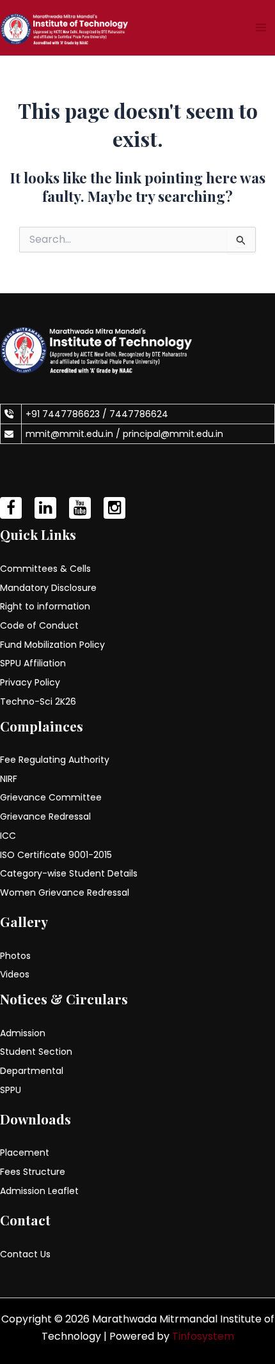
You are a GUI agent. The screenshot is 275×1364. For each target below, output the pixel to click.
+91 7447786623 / (67, 414)
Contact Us (25, 1254)
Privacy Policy (30, 682)
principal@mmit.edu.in (173, 433)
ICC (8, 835)
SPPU (10, 1090)
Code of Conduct (39, 625)
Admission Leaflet (39, 1190)
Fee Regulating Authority (54, 759)
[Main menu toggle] (261, 27)
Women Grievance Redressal (64, 892)
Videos (14, 974)
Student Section (36, 1051)
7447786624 (138, 414)
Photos (15, 955)
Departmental (31, 1070)
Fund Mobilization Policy (52, 644)
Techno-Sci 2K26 (38, 701)
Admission (22, 1033)
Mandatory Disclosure (48, 587)
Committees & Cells (45, 568)
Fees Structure (32, 1171)
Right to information (45, 606)
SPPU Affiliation (33, 663)
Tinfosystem (203, 1336)
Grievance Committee (51, 797)
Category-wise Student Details (69, 873)
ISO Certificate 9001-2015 (56, 854)
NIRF (8, 778)
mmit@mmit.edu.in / (74, 433)
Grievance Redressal (45, 816)
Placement (24, 1152)
